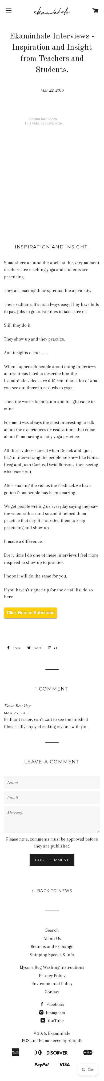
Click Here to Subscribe (30, 612)
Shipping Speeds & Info (52, 954)
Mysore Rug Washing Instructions (52, 967)
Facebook (54, 1004)
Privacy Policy (52, 975)
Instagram (55, 1012)
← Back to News (52, 890)
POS (26, 1040)
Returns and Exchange (52, 946)
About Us (52, 938)
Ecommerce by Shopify (60, 1040)
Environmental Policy (52, 983)
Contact (52, 991)
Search (52, 930)
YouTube (55, 1020)
